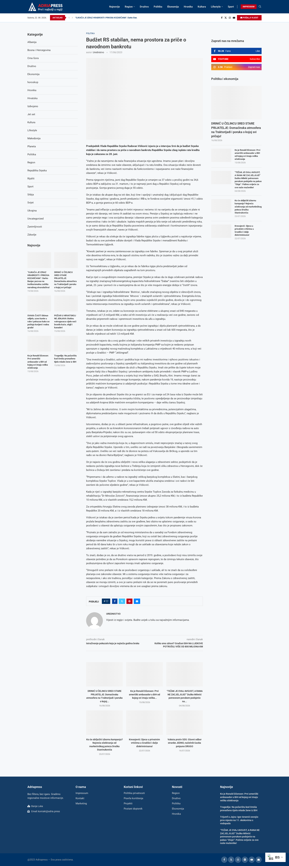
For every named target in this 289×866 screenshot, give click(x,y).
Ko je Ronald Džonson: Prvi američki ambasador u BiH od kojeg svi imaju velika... (144, 694)
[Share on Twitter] (122, 601)
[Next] (72, 17)
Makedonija (33, 138)
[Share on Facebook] (114, 601)
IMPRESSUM (249, 7)
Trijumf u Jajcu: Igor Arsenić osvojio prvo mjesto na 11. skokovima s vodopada (239, 820)
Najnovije (114, 6)
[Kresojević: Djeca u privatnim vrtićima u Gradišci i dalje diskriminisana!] (144, 722)
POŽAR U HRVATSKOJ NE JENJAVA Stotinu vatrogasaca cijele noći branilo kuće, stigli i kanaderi (65, 321)
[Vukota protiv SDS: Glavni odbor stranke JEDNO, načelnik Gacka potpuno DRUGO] (184, 722)
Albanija (31, 42)
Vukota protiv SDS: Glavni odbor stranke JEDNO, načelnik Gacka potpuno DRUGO (185, 743)
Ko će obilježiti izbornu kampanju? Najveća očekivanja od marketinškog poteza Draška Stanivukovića (248, 206)
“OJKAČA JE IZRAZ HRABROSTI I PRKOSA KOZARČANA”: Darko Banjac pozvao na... (113, 18)
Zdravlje (31, 234)
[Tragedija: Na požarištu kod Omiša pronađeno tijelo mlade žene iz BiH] (66, 344)
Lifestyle (216, 6)
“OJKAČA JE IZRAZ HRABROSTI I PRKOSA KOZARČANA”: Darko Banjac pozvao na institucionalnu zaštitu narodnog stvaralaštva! (38, 280)
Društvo (144, 6)
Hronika (188, 6)
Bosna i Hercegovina (39, 50)
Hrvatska (32, 98)
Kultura (202, 6)
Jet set (31, 114)
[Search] (260, 6)
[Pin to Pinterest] (129, 601)
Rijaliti (30, 178)
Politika (158, 6)
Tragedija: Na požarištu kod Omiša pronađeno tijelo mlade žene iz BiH (65, 358)
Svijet (30, 202)
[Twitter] (225, 17)
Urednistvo (98, 52)
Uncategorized (35, 218)
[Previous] (69, 17)
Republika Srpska (37, 170)
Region (129, 6)
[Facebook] (222, 17)
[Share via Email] (137, 601)
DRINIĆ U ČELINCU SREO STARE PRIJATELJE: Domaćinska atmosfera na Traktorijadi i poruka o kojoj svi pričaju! (236, 130)
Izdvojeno (32, 106)
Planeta (31, 146)
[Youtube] (234, 17)
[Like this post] (107, 601)
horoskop (32, 82)
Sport (231, 6)
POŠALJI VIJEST (250, 18)
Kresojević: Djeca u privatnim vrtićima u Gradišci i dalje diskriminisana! (144, 743)
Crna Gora (33, 58)
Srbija (30, 194)
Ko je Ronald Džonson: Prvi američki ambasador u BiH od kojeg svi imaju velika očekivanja (247, 154)
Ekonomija (173, 6)
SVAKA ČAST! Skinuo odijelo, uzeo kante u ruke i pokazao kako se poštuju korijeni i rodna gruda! (38, 321)
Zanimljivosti (34, 226)
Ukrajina (32, 210)
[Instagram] (230, 17)
